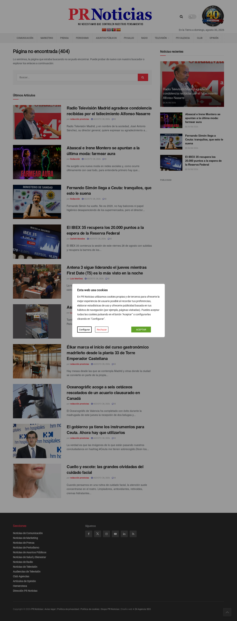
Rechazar (102, 329)
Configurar (84, 329)
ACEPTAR (141, 329)
